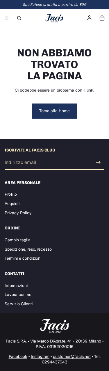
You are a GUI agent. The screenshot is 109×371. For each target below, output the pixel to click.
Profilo (11, 194)
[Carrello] (102, 18)
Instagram (40, 356)
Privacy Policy (18, 212)
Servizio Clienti (19, 303)
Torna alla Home (54, 110)
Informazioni (16, 285)
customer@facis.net (72, 356)
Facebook (18, 356)
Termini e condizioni (23, 258)
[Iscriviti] (98, 162)
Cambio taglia (18, 239)
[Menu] (6, 18)
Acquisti (12, 203)
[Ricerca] (19, 18)
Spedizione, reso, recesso (28, 249)
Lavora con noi (18, 294)
